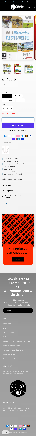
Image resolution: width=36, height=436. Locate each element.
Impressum (7, 324)
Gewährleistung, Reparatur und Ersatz (16, 341)
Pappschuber (8, 100)
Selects (18, 96)
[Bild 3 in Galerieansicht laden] (29, 69)
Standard (7, 96)
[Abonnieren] (30, 310)
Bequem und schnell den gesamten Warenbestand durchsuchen (15, 372)
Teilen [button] (6, 203)
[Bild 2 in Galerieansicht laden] (18, 69)
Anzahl (4, 105)
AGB (4, 328)
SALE (18, 259)
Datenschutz (7, 337)
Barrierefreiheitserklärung (12, 346)
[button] (2, 7)
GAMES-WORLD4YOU (15, 432)
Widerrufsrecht (8, 332)
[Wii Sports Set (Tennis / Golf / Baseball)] (5, 150)
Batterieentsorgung (10, 354)
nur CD (20, 100)
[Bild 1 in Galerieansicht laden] (7, 69)
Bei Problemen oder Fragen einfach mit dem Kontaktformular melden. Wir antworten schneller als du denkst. (17, 410)
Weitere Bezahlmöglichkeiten (18, 130)
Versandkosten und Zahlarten (13, 350)
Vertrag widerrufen (10, 359)
